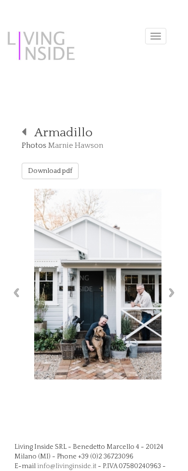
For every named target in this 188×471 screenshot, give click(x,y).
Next (174, 292)
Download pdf (50, 171)
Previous (14, 292)
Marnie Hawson (75, 145)
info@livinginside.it (66, 466)
